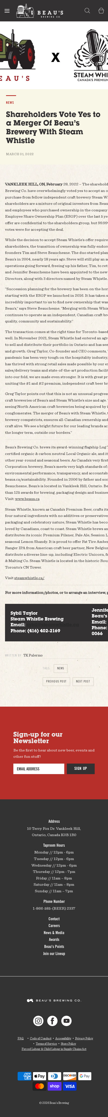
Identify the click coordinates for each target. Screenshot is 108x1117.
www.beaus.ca (27, 498)
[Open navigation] (7, 11)
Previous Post (56, 681)
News (60, 668)
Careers (54, 926)
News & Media (54, 933)
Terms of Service (46, 1043)
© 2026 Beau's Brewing (54, 1103)
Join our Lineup (54, 954)
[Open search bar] (87, 11)
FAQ (21, 1038)
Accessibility (63, 1038)
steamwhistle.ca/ (29, 577)
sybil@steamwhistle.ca (53, 625)
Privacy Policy (84, 1038)
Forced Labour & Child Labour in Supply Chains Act (54, 1049)
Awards (54, 940)
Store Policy (68, 1043)
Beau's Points (54, 947)
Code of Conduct (40, 1038)
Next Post (83, 681)
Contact (54, 919)
